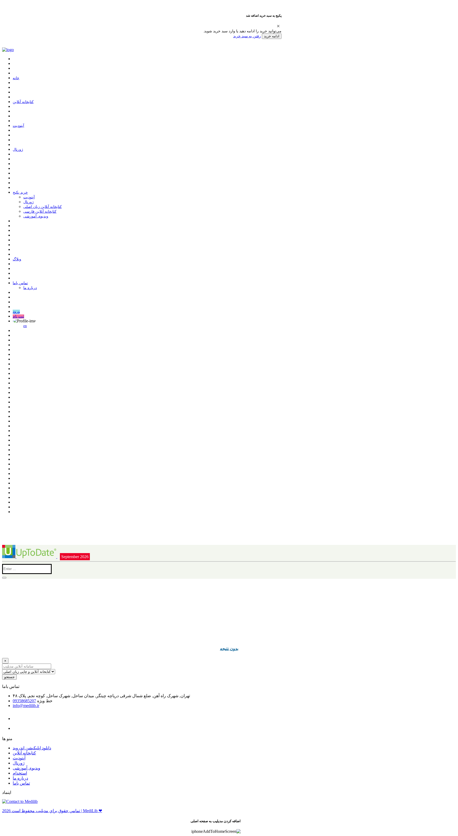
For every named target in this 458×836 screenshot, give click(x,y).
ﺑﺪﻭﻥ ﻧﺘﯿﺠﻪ (229, 648)
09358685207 (24, 701)
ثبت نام (18, 316)
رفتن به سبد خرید (247, 36)
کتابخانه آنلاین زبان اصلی (42, 207)
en (25, 326)
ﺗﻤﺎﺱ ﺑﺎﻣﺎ (20, 283)
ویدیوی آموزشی (35, 216)
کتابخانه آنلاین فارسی (39, 212)
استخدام (20, 773)
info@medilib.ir (26, 705)
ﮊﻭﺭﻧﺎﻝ (18, 150)
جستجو (9, 677)
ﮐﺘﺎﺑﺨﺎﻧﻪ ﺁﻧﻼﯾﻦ (23, 102)
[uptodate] (29, 556)
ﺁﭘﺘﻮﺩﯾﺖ (18, 126)
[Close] (278, 26)
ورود (16, 312)
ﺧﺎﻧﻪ (16, 78)
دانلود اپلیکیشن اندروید (32, 748)
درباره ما (30, 288)
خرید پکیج (20, 192)
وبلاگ (17, 259)
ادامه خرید (271, 36)
